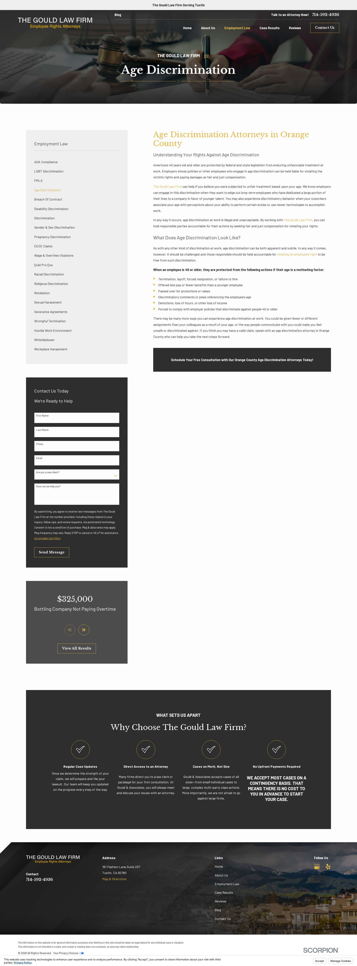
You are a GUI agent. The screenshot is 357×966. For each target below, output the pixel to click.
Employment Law (227, 884)
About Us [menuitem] (208, 28)
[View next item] (83, 629)
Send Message (52, 552)
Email (39, 458)
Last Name (42, 429)
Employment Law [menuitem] (237, 28)
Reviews (220, 901)
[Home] (55, 23)
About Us (221, 875)
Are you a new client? (48, 472)
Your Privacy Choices (66, 953)
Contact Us (325, 28)
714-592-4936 (325, 15)
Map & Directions (114, 879)
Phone (39, 443)
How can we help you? (48, 486)
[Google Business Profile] (317, 867)
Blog (118, 15)
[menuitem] (76, 162)
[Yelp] (328, 867)
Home (219, 866)
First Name (42, 415)
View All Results (76, 648)
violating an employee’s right (297, 254)
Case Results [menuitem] (270, 28)
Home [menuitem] (187, 28)
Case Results (224, 892)
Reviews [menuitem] (295, 28)
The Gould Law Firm (167, 186)
